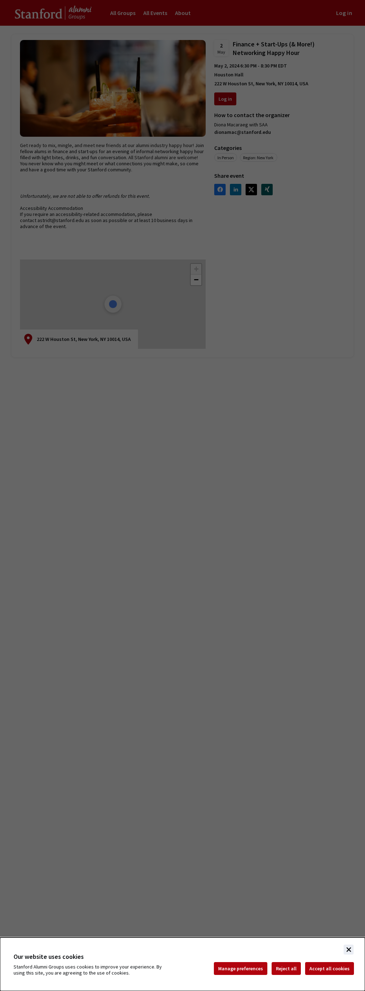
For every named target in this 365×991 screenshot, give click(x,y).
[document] (182, 964)
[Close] (349, 950)
